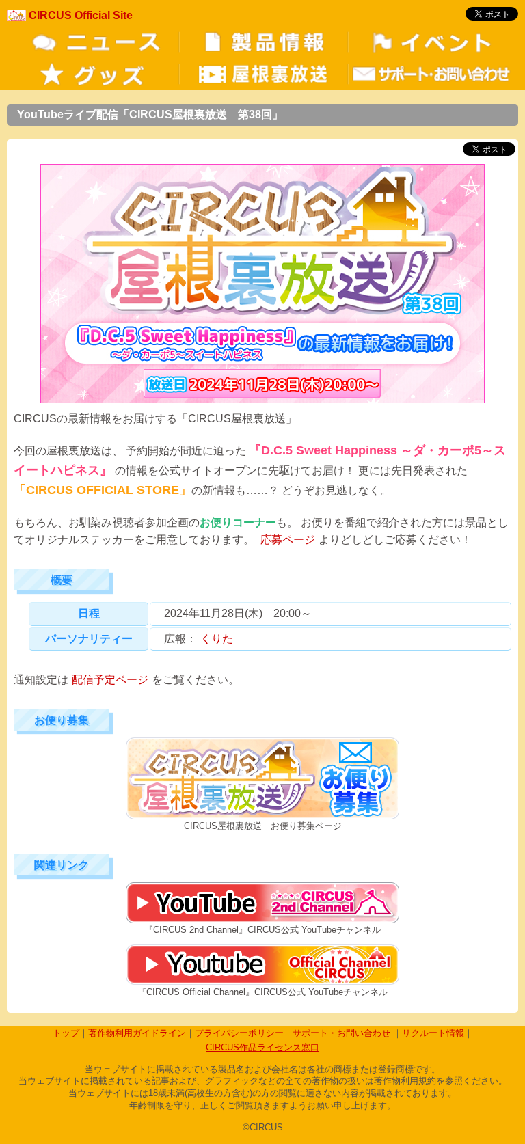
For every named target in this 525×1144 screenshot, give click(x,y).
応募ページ (287, 539)
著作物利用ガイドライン (137, 1033)
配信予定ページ (110, 679)
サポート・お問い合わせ (343, 1033)
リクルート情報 (433, 1033)
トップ (66, 1033)
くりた (216, 638)
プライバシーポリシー (239, 1033)
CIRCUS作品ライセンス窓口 (262, 1047)
